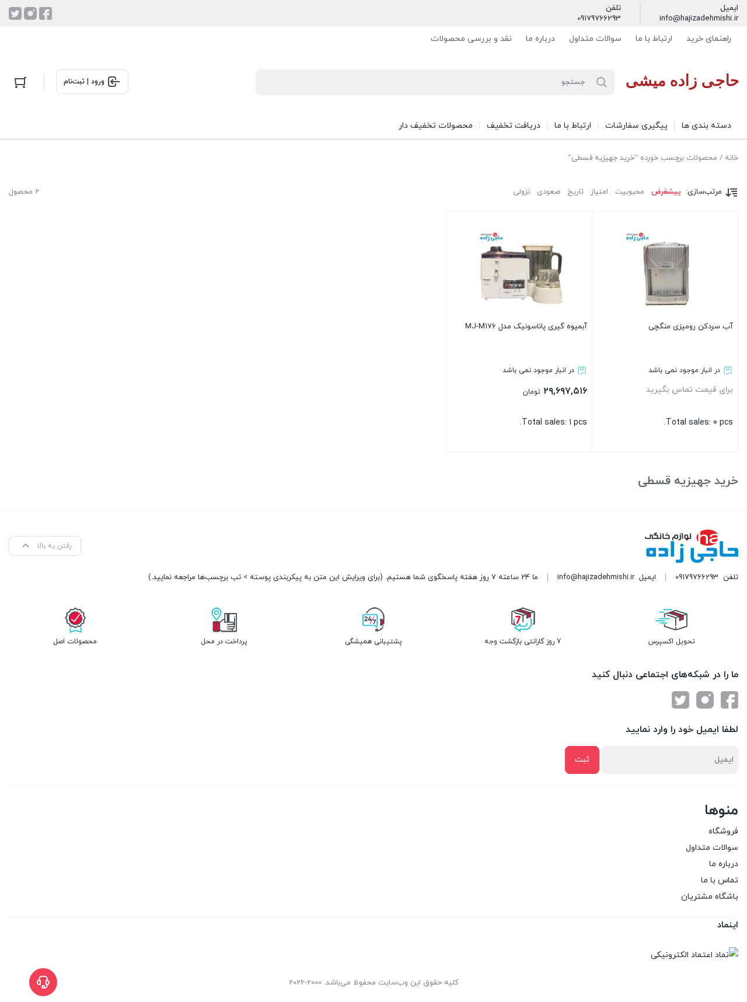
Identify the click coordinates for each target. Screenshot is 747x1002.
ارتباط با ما (654, 38)
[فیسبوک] (45, 13)
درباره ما (540, 38)
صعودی (548, 192)
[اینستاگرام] (30, 13)
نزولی (521, 192)
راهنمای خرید (708, 38)
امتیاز (599, 192)
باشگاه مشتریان (709, 896)
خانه (731, 158)
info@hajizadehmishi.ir (698, 18)
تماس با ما (719, 880)
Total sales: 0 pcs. (689, 374)
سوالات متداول (595, 38)
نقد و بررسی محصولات (471, 38)
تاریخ (575, 192)
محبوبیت (629, 192)
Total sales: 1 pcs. (526, 374)
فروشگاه (723, 831)
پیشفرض (666, 192)
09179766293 (599, 18)
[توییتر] (15, 13)
